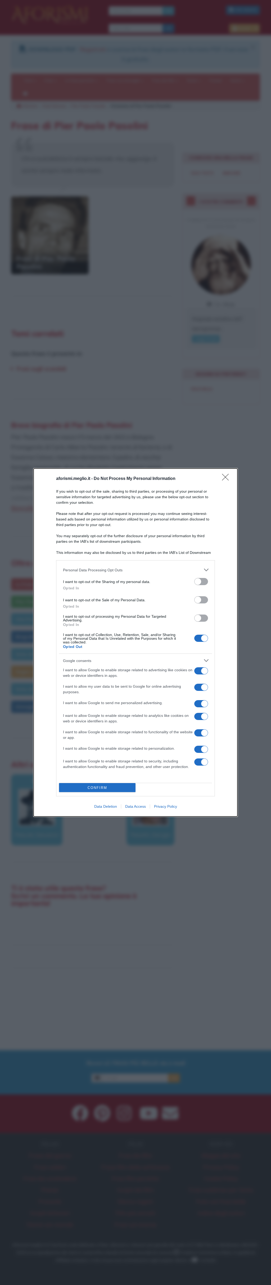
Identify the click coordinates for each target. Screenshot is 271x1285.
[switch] (201, 581)
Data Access (135, 806)
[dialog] (135, 642)
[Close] (227, 479)
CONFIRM (97, 788)
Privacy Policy (165, 806)
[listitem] (135, 570)
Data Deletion (105, 806)
